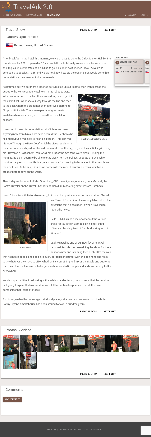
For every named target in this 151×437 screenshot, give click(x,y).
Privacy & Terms (68, 429)
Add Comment (12, 399)
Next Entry (110, 30)
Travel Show (53, 15)
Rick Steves (91, 67)
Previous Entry (88, 30)
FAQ (56, 429)
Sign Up (132, 15)
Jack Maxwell (59, 242)
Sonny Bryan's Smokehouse (19, 304)
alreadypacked (14, 15)
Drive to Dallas (34, 15)
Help (49, 429)
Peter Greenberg (37, 195)
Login (143, 15)
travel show (10, 63)
